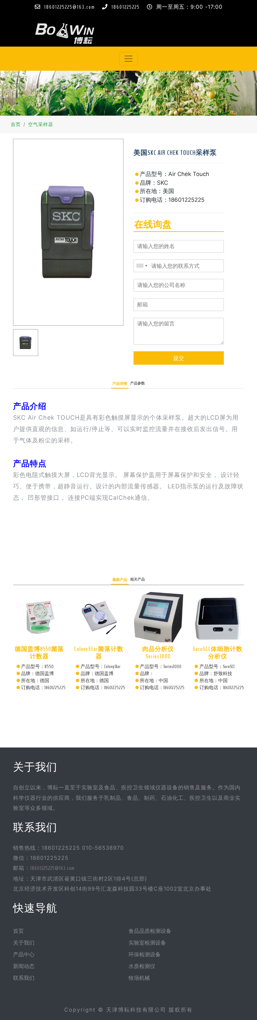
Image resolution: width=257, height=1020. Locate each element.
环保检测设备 (144, 954)
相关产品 (137, 579)
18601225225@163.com (69, 7)
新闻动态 (23, 966)
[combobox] (141, 266)
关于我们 (23, 943)
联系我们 (23, 978)
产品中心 (23, 954)
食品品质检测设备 (149, 931)
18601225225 (125, 7)
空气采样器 (40, 125)
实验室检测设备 (147, 943)
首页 (16, 125)
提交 (178, 358)
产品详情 (119, 383)
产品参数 (137, 383)
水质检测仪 (141, 966)
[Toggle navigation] (128, 58)
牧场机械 (139, 978)
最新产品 (119, 579)
